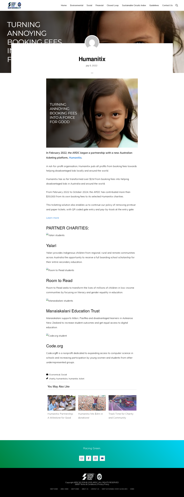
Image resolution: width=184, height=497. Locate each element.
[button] (177, 5)
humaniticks (62, 378)
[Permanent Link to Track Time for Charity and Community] (122, 397)
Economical (54, 374)
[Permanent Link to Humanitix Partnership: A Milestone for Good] (61, 397)
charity (52, 378)
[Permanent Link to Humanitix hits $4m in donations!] (92, 397)
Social (64, 374)
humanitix (73, 378)
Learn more (52, 217)
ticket (81, 378)
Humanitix (75, 157)
